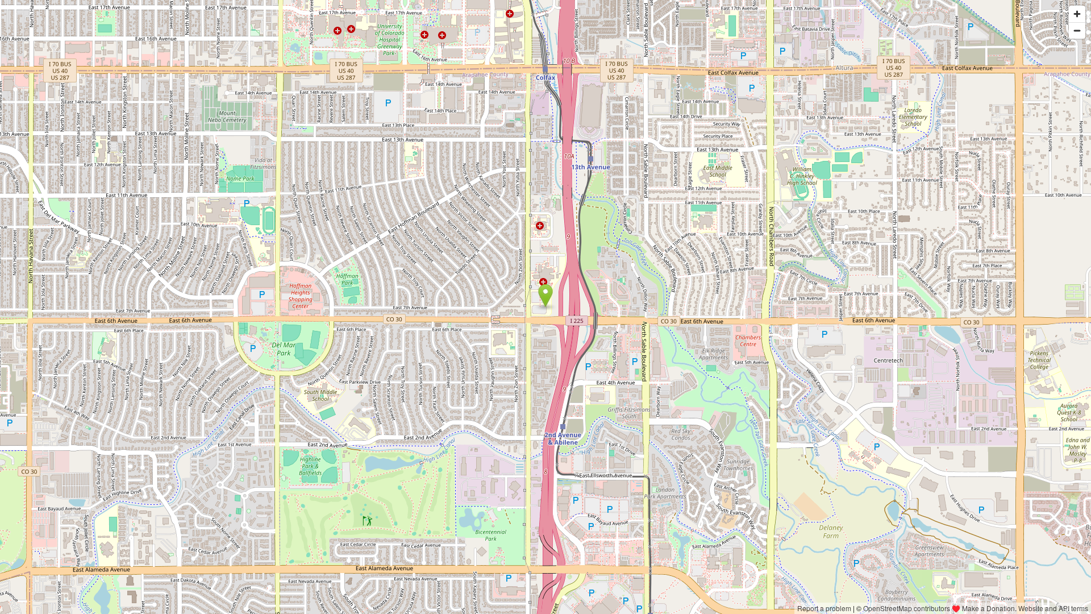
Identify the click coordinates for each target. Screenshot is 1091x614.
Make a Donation (988, 608)
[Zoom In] (1077, 14)
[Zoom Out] (1077, 30)
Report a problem (824, 608)
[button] (546, 295)
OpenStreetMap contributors (906, 608)
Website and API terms (1053, 608)
